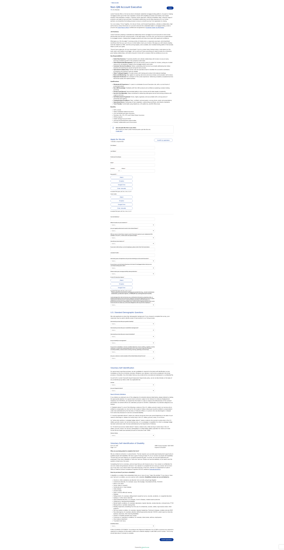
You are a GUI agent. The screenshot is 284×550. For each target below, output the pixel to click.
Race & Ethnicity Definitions (118, 394)
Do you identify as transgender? (118, 340)
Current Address (115, 216)
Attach (121, 177)
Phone (124, 168)
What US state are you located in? (119, 222)
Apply (170, 8)
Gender (112, 382)
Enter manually (121, 188)
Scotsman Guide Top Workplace (155, 27)
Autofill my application (163, 140)
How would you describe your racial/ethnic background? (124, 327)
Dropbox (121, 181)
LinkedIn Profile (114, 252)
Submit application (166, 539)
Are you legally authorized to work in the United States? (124, 228)
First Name (113, 145)
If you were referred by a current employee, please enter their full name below (129, 247)
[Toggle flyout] (119, 171)
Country (112, 168)
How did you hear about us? (117, 241)
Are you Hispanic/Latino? (116, 388)
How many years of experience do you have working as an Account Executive (129, 258)
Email (112, 162)
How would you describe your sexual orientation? (122, 334)
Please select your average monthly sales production (123, 271)
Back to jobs (115, 2)
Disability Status (114, 523)
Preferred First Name (115, 156)
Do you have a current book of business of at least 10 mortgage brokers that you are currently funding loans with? (131, 265)
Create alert (119, 131)
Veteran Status (114, 433)
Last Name (113, 151)
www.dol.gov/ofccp (155, 469)
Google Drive (121, 184)
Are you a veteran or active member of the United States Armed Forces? (127, 355)
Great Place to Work (123, 27)
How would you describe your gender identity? (121, 321)
